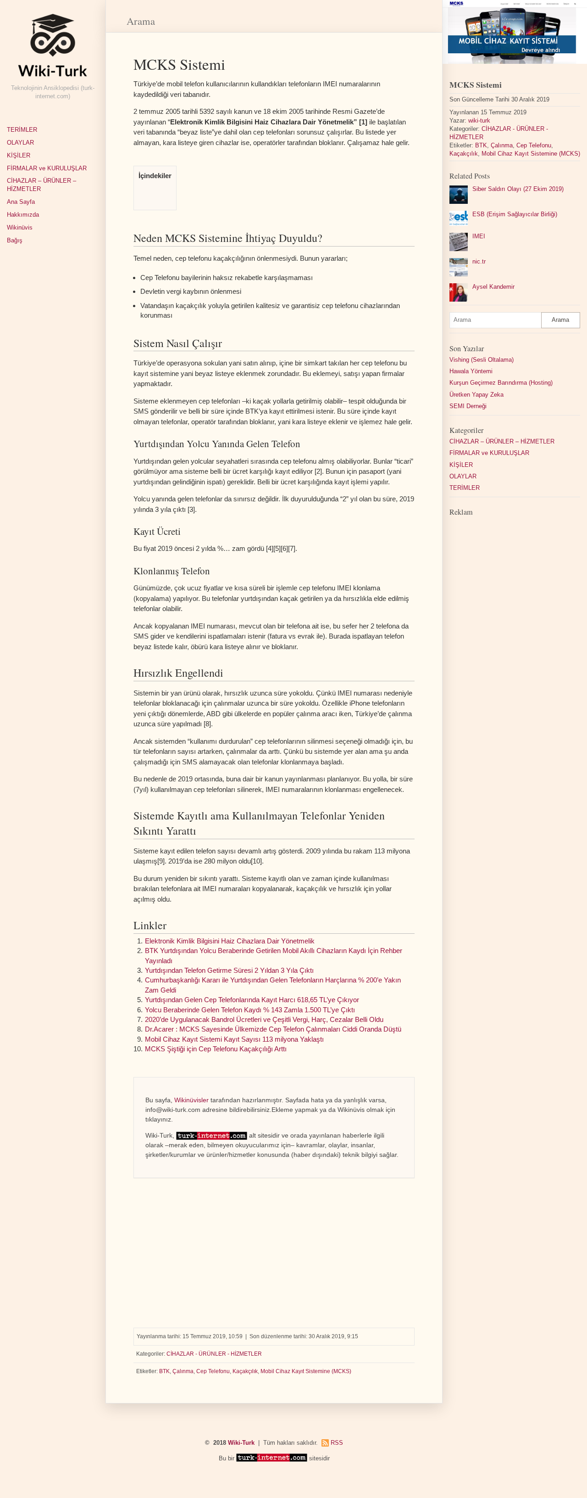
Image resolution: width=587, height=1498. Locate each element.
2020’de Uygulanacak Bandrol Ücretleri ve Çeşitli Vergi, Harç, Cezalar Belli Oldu (264, 1019)
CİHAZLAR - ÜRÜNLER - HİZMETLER (214, 1354)
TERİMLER (22, 130)
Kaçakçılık (245, 1371)
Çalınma (183, 1371)
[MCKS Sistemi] (515, 32)
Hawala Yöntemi (471, 371)
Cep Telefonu (213, 1371)
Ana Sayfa (21, 202)
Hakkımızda (23, 215)
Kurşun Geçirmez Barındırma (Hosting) (501, 383)
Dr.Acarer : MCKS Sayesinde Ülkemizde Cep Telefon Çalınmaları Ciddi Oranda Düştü (273, 1029)
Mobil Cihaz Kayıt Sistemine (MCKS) (305, 1371)
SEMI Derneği (468, 406)
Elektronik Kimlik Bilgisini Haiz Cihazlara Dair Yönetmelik (230, 941)
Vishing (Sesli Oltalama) (481, 360)
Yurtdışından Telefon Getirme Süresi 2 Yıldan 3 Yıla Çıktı (229, 970)
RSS (337, 1443)
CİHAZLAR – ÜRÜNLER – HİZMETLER (41, 185)
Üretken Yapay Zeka (476, 395)
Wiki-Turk (241, 1443)
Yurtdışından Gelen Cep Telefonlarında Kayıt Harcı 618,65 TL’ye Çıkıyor (252, 1000)
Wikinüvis (20, 227)
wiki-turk (479, 121)
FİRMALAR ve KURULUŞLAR (47, 168)
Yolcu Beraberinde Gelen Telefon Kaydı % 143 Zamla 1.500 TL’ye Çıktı (250, 1010)
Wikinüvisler (191, 1100)
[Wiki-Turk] (53, 49)
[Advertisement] (274, 1249)
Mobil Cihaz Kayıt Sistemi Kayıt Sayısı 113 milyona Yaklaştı (234, 1039)
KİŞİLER (18, 155)
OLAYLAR (20, 143)
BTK (164, 1371)
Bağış (14, 240)
